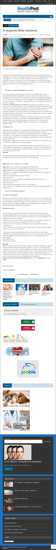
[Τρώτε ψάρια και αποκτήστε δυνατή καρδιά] (34, 289)
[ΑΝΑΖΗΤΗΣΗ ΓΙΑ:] (45, 19)
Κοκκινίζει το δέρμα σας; (21, 498)
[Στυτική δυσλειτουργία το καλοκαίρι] (47, 289)
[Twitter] (49, 3)
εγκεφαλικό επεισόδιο (33, 34)
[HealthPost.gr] (28, 9)
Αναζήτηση (7, 439)
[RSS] (52, 3)
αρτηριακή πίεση (17, 34)
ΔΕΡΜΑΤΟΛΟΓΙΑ (9, 479)
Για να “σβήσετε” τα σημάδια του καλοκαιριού (22, 462)
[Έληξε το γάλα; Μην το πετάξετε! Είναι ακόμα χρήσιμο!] (21, 289)
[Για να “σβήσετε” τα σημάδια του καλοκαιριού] (17, 459)
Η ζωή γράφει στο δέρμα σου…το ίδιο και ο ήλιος (27, 506)
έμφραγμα (47, 34)
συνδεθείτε (23, 314)
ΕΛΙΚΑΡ (42, 34)
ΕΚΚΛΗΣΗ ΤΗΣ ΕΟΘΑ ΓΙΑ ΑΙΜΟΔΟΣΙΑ (13, 532)
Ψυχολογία (38, 1)
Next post (33, 274)
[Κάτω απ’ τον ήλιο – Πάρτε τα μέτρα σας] (8, 494)
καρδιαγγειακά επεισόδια (16, 36)
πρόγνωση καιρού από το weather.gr (16, 343)
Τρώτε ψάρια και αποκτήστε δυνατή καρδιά (34, 293)
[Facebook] (47, 3)
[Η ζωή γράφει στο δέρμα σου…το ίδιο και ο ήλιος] (8, 510)
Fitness (44, 1)
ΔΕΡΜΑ (24, 34)
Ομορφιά (23, 1)
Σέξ (49, 1)
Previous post (24, 274)
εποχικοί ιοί (6, 36)
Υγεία (5, 1)
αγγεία (10, 34)
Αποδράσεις (30, 1)
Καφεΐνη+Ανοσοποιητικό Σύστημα (12, 526)
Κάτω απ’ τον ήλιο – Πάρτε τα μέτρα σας (25, 490)
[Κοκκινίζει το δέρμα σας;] (8, 502)
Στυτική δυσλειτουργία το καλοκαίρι (46, 293)
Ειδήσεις (10, 1)
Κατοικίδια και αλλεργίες (10, 522)
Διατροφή (16, 1)
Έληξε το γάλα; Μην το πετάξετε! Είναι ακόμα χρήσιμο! (21, 293)
